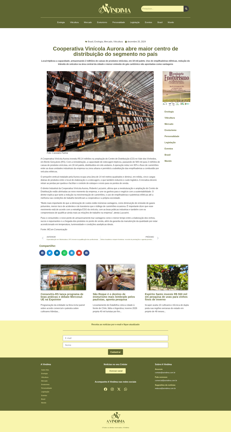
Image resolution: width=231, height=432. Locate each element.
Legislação (135, 22)
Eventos (148, 22)
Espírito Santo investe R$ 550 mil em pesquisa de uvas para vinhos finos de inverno (166, 297)
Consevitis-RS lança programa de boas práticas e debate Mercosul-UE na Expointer (62, 297)
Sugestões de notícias (165, 385)
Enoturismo (102, 22)
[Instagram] (112, 389)
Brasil (159, 22)
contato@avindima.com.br (165, 373)
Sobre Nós (45, 370)
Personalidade (118, 22)
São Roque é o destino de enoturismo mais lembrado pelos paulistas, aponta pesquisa (114, 297)
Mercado (88, 22)
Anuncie (159, 369)
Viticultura (74, 22)
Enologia (61, 22)
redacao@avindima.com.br (165, 388)
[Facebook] (105, 389)
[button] (42, 253)
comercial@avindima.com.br (166, 380)
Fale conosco (161, 377)
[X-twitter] (119, 389)
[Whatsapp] (125, 389)
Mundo (171, 22)
